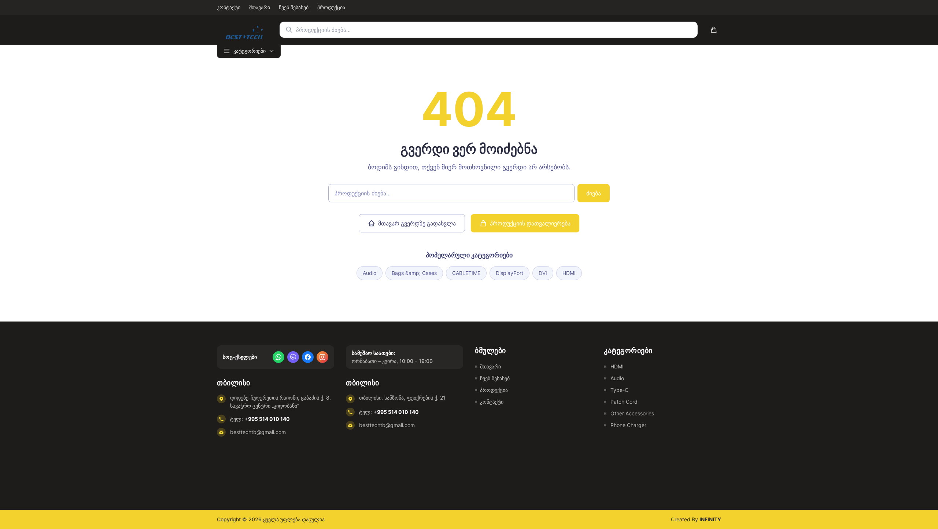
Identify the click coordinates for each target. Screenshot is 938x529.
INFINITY (710, 519)
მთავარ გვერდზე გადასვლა (417, 223)
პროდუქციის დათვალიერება (530, 223)
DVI (543, 273)
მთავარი (490, 366)
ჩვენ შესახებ (495, 378)
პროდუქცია (494, 390)
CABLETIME (466, 273)
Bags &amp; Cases (414, 273)
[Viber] (293, 357)
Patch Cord (624, 401)
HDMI (569, 273)
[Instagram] (322, 357)
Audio (369, 273)
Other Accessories (632, 413)
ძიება (593, 193)
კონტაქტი (491, 401)
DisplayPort (509, 273)
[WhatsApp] (278, 357)
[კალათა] (713, 29)
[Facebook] (308, 357)
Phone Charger (628, 425)
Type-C (619, 390)
